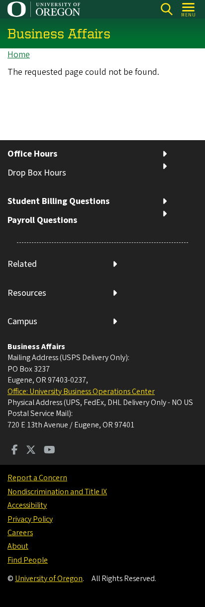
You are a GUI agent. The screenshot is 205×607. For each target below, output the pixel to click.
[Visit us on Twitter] (31, 450)
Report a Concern (37, 477)
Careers (20, 532)
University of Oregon (49, 578)
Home (18, 54)
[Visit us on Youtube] (49, 450)
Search (166, 9)
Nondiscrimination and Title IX (57, 491)
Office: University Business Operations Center (81, 391)
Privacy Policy (30, 519)
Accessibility (27, 505)
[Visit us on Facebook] (14, 450)
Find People (27, 560)
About (17, 546)
